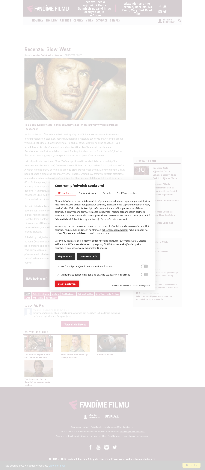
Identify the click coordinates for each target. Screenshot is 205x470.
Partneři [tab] (106, 192)
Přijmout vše (65, 256)
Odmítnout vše (88, 256)
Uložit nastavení (67, 283)
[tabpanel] (102, 259)
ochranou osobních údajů (115, 229)
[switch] (142, 282)
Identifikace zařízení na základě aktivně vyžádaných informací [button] (96, 274)
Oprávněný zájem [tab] (87, 192)
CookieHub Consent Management (136, 285)
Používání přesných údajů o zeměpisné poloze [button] (87, 266)
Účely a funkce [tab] (65, 192)
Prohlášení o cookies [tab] (127, 192)
